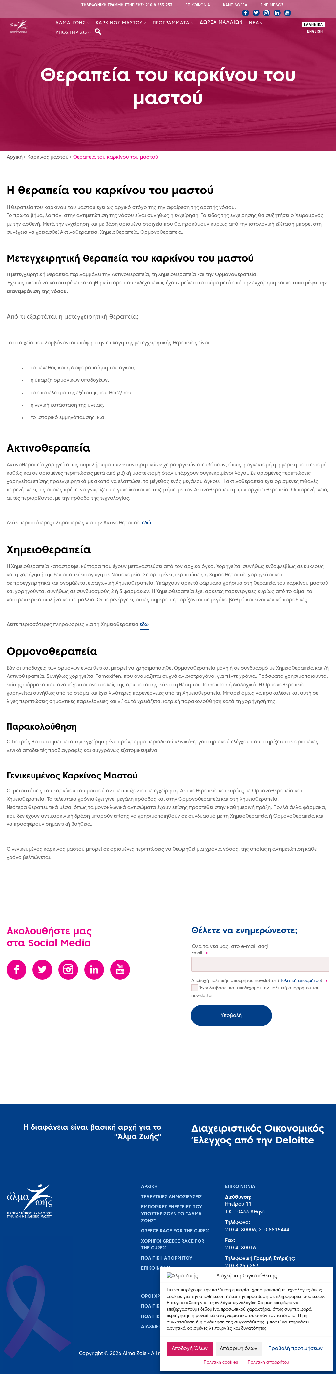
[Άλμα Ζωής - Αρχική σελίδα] (24, 27)
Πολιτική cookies (221, 1362)
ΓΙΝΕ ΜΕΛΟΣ (272, 5)
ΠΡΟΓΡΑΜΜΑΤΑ (171, 23)
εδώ (146, 523)
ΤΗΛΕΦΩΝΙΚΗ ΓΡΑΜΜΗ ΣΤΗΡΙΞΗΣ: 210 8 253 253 (126, 5)
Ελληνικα (313, 24)
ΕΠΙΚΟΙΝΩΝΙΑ (197, 5)
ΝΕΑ (254, 23)
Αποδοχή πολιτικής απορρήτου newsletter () (259, 981)
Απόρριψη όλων (238, 1348)
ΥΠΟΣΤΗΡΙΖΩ (71, 33)
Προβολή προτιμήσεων (295, 1348)
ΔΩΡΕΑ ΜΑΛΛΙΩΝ (221, 22)
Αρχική (15, 157)
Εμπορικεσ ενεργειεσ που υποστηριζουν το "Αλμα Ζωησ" (171, 1214)
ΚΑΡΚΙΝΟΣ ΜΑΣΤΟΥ (119, 23)
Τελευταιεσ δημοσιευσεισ (171, 1197)
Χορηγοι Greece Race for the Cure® (172, 1244)
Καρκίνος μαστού (48, 157)
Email (199, 953)
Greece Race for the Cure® (175, 1231)
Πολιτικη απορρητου (166, 1258)
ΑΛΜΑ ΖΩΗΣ (70, 23)
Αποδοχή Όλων (190, 1348)
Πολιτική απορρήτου (268, 1362)
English (315, 31)
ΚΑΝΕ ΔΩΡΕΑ (235, 5)
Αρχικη (149, 1187)
